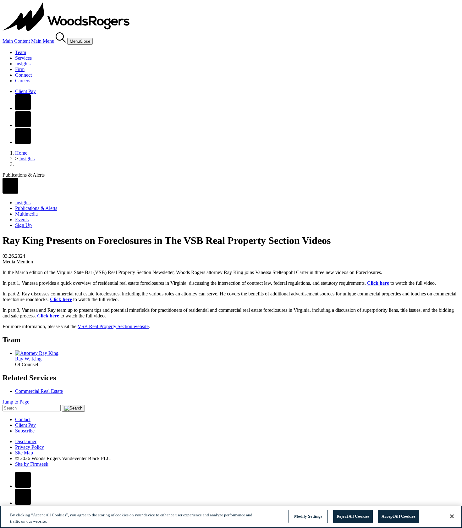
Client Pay (25, 91)
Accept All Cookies (398, 516)
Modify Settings (308, 516)
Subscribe (25, 430)
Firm (20, 69)
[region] (231, 517)
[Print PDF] (10, 192)
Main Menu (42, 41)
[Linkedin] (23, 125)
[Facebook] (23, 108)
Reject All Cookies (353, 516)
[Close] (452, 516)
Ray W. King (28, 358)
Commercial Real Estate (39, 391)
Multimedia (26, 214)
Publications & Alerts (36, 208)
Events (22, 219)
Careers (22, 80)
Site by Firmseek (31, 464)
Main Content (16, 41)
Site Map (24, 452)
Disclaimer (25, 441)
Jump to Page (16, 401)
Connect (23, 75)
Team (20, 52)
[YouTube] (23, 142)
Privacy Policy (29, 447)
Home (21, 153)
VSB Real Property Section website (113, 326)
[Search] (61, 41)
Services (23, 58)
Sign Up (23, 225)
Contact (22, 419)
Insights (22, 63)
